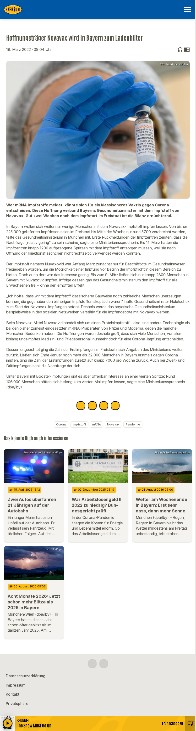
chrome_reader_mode (187, 49)
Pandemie (133, 424)
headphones (180, 49)
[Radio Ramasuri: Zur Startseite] (92, 9)
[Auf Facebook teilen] (81, 405)
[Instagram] (104, 663)
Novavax (113, 424)
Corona (61, 424)
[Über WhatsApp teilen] (104, 405)
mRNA (96, 424)
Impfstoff (79, 424)
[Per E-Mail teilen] (115, 405)
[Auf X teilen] (92, 405)
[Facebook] (92, 663)
